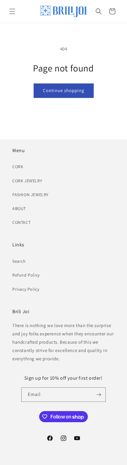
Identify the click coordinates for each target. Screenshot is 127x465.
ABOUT (19, 208)
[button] (12, 11)
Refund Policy (26, 275)
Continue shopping (63, 90)
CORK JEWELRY (27, 181)
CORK (17, 166)
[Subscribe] (98, 394)
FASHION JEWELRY (30, 194)
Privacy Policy (25, 289)
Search (19, 261)
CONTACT (21, 222)
